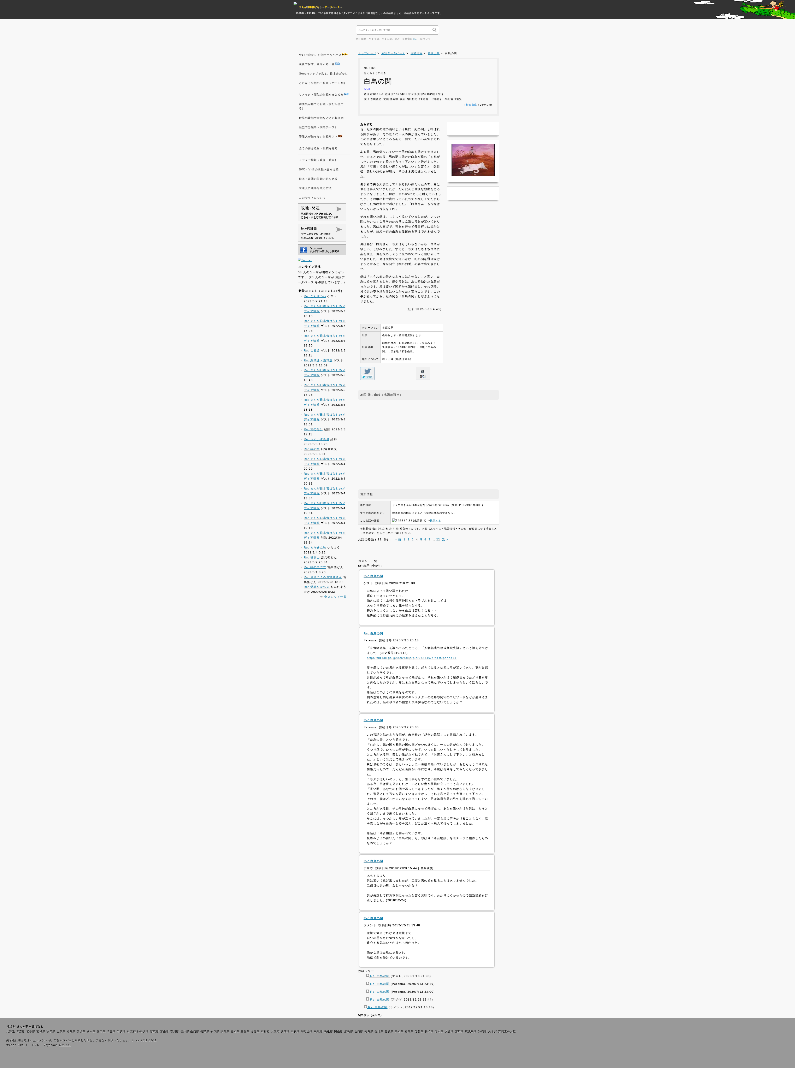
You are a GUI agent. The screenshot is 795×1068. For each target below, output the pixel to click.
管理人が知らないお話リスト (318, 136)
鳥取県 (318, 1031)
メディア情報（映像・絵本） (318, 160)
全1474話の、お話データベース (320, 54)
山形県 (61, 1031)
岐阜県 (215, 1031)
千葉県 (121, 1031)
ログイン (65, 1045)
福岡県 (409, 1031)
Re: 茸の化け (313, 429)
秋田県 (50, 1031)
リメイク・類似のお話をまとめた (321, 94)
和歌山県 (434, 53)
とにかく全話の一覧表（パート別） (323, 83)
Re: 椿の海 (312, 449)
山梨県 (194, 1031)
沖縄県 (482, 1031)
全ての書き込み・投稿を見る (318, 148)
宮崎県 (459, 1031)
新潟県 (154, 1031)
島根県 (328, 1031)
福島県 (71, 1031)
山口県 (358, 1031)
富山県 (164, 1031)
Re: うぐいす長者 (316, 439)
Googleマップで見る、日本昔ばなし (323, 73)
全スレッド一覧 (335, 596)
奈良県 (295, 1031)
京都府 (265, 1031)
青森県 (20, 1031)
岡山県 (338, 1031)
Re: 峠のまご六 (315, 567)
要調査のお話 (507, 1031)
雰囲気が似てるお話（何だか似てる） (321, 106)
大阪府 (275, 1031)
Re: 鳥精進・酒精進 (318, 360)
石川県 (174, 1031)
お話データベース (393, 53)
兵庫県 (285, 1031)
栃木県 (91, 1031)
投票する (435, 520)
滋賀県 (255, 1031)
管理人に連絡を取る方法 (315, 188)
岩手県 (30, 1031)
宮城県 (40, 1031)
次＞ (445, 539)
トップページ (367, 53)
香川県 (379, 1031)
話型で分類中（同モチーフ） (318, 127)
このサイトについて (312, 197)
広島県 (348, 1031)
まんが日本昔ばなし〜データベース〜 (321, 7)
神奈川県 (143, 1031)
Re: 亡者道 (312, 350)
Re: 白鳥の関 (379, 976)
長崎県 (429, 1031)
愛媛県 (388, 1031)
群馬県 (101, 1031)
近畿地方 (417, 53)
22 (438, 539)
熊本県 (439, 1031)
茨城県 (81, 1031)
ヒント (416, 38)
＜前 (398, 539)
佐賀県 (419, 1031)
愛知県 (235, 1031)
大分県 (449, 1031)
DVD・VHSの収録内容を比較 (319, 169)
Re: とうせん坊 (315, 547)
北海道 (10, 1031)
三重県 (245, 1031)
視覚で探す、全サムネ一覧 (317, 64)
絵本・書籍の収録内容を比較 (318, 178)
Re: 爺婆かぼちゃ (316, 586)
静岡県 (224, 1031)
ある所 (492, 1031)
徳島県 (368, 1031)
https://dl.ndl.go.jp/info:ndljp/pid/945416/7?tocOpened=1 (411, 657)
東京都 (131, 1031)
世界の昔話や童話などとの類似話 (321, 118)
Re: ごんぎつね (315, 296)
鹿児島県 (471, 1031)
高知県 (399, 1031)
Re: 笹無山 (312, 557)
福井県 (184, 1031)
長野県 (204, 1031)
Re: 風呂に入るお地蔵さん (323, 577)
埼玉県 (111, 1031)
